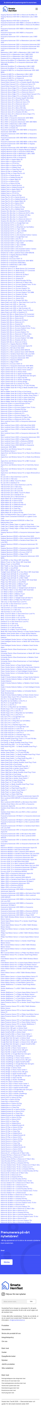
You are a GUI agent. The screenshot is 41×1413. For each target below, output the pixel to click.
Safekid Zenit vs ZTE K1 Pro (10, 193)
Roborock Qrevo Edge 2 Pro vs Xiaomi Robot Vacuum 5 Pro (20, 94)
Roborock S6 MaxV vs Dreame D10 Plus (14, 1198)
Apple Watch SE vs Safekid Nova (11, 506)
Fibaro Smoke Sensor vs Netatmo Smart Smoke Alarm (18, 669)
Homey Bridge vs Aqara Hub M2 (11, 1077)
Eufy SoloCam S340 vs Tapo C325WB (13, 245)
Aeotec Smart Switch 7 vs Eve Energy (13, 756)
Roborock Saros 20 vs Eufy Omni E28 (13, 106)
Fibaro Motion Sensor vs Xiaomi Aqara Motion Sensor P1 (19, 976)
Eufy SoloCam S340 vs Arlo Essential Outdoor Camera (18, 249)
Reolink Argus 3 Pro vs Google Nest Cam (14, 709)
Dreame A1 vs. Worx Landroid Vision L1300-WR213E (17, 352)
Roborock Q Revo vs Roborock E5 (12, 405)
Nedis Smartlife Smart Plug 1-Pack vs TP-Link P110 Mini (18, 738)
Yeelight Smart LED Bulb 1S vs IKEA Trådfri (14, 578)
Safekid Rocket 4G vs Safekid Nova (12, 1115)
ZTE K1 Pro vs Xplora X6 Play (10, 183)
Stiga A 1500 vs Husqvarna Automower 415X (15, 883)
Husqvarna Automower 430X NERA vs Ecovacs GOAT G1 (19, 913)
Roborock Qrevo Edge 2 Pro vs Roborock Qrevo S (17, 92)
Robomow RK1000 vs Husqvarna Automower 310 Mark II (19, 855)
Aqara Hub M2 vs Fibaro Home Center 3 (14, 1048)
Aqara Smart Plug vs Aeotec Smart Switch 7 (15, 768)
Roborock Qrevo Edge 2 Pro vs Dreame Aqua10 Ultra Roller (20, 88)
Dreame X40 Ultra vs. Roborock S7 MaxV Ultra (16, 334)
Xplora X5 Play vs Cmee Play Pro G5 (13, 173)
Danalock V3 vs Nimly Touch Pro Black (13, 629)
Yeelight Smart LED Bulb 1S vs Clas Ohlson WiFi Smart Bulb (20, 572)
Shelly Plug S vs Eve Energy (10, 786)
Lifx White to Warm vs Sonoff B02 (12, 592)
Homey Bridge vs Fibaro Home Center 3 (14, 1070)
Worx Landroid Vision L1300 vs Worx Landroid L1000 (18, 427)
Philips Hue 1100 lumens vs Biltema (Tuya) (14, 584)
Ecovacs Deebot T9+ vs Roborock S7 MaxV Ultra (17, 1183)
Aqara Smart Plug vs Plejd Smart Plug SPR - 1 (15, 766)
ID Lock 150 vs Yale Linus (9, 606)
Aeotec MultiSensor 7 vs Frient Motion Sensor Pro (17, 998)
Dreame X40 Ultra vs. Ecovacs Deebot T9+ (15, 332)
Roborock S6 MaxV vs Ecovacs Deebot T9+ (15, 1206)
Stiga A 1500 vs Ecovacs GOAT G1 (12, 887)
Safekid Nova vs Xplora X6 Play (11, 1103)
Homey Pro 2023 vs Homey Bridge (12, 1095)
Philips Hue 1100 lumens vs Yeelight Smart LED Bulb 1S (18, 588)
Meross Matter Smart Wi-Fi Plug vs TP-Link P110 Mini (18, 385)
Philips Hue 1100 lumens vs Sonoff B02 (13, 582)
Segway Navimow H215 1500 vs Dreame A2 (15, 21)
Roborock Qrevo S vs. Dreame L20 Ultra (14, 294)
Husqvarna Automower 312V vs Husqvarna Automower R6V (20, 46)
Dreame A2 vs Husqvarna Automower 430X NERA (17, 260)
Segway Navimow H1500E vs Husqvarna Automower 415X (20, 548)
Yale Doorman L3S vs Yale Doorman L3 (13, 496)
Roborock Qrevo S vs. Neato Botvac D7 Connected (18, 270)
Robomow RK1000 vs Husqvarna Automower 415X (17, 857)
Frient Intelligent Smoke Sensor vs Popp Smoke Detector (19, 639)
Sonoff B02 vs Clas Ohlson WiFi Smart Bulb (15, 560)
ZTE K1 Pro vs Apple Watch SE (11, 179)
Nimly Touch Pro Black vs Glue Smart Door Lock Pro (18, 613)
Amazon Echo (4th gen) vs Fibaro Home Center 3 (17, 1030)
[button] (36, 9)
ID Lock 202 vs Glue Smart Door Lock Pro (14, 477)
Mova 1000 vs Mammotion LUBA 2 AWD (13, 124)
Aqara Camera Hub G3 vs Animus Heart (13, 372)
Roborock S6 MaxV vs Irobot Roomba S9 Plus (16, 1200)
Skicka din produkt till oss (11, 1333)
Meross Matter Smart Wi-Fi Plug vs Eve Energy (16, 391)
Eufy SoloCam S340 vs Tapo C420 (12, 243)
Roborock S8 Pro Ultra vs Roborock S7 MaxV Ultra (17, 1208)
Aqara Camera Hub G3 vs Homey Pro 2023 (15, 383)
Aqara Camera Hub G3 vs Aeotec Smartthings (15, 379)
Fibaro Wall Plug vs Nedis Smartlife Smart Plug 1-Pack (18, 772)
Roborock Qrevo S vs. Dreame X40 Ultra (14, 300)
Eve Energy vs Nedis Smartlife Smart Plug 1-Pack (17, 742)
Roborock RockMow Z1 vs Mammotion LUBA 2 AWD (18, 66)
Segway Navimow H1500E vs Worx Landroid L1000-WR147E (20, 538)
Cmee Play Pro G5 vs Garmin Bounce (13, 197)
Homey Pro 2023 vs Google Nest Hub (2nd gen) (16, 1089)
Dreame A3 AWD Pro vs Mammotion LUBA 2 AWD (17, 74)
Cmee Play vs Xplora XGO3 (10, 1101)
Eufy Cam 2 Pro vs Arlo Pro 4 (10, 719)
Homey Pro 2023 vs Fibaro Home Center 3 (15, 1083)
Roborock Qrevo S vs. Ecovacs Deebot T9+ (15, 288)
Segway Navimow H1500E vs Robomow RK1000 (16, 550)
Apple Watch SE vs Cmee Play (11, 508)
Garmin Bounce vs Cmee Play (10, 1143)
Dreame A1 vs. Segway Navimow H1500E (14, 344)
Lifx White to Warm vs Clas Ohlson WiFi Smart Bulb (17, 590)
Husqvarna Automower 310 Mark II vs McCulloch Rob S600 (20, 820)
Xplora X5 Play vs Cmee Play (10, 1131)
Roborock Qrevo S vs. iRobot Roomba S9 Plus (16, 280)
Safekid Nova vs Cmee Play (10, 1107)
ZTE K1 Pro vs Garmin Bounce (10, 175)
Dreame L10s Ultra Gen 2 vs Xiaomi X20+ (14, 217)
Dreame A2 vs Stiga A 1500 (9, 256)
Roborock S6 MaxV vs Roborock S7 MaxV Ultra (16, 1194)
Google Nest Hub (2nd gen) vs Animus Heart (15, 1038)
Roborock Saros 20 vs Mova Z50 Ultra (13, 108)
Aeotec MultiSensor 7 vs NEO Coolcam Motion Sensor (18, 996)
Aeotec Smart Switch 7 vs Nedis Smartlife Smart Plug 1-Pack (20, 754)
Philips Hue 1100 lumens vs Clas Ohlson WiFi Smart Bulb (19, 580)
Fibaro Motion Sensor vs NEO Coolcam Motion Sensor (18, 980)
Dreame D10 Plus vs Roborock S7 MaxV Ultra (15, 1155)
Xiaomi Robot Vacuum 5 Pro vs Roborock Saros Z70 (18, 84)
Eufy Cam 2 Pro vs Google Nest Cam (13, 717)
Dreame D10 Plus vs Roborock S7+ (12, 1157)
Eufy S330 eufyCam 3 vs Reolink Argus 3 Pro (15, 734)
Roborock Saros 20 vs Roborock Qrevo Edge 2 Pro (18, 114)
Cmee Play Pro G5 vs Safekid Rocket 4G (14, 199)
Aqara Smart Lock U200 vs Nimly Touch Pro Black (17, 310)
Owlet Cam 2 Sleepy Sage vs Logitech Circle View (17, 524)
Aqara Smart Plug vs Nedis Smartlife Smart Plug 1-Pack (18, 762)
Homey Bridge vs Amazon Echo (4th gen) (14, 1072)
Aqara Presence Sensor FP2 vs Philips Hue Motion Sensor (20, 1014)
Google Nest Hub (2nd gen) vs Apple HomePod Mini (18, 1044)
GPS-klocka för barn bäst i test (11, 1381)
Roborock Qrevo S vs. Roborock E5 (12, 272)
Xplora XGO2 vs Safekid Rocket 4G (12, 1125)
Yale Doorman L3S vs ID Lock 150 (11, 489)
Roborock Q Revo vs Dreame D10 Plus (13, 409)
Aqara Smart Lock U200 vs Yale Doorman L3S (16, 308)
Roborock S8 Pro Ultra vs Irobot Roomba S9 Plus (17, 1214)
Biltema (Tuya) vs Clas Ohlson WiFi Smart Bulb (16, 562)
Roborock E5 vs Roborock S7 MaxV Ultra (14, 1173)
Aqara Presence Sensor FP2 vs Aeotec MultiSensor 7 (18, 1024)
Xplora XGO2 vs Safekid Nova (11, 1123)
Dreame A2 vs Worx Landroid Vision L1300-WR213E (17, 253)
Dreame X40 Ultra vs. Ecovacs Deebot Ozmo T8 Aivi (18, 328)
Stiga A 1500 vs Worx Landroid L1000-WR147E (16, 877)
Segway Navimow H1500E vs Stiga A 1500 (14, 554)
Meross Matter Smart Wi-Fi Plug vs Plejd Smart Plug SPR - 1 (20, 393)
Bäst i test (5, 1348)
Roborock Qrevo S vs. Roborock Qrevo (14, 296)
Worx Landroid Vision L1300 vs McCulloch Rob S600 (18, 425)
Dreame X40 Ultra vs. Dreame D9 (11, 324)
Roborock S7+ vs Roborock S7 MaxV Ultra (15, 1153)
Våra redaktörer (7, 1368)
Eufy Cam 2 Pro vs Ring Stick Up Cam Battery (15, 721)
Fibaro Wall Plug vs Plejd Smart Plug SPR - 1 (15, 776)
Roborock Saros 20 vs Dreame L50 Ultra (14, 112)
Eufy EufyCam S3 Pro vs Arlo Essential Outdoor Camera (19, 235)
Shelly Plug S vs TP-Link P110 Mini (12, 782)
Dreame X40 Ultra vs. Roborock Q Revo (14, 342)
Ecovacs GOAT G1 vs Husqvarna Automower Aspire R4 (19, 859)
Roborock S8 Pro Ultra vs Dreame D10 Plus (15, 1212)
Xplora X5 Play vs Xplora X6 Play (12, 1127)
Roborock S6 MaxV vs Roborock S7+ (13, 1196)
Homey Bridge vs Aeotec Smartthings (13, 1079)
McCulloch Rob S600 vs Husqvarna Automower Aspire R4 (20, 796)
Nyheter (5, 1360)
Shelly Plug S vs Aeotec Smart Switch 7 (13, 790)
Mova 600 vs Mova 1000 (9, 116)
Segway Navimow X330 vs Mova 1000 (13, 155)
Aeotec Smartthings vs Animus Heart (12, 1056)
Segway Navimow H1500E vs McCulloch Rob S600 (17, 536)
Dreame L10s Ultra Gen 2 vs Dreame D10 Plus (15, 211)
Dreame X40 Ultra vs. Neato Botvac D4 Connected (17, 314)
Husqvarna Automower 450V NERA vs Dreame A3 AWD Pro (20, 22)
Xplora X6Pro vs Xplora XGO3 (11, 161)
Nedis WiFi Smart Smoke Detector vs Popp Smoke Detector (20, 631)
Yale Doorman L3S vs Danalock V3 (12, 494)
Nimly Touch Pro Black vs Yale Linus (12, 615)
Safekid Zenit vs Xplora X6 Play (11, 195)
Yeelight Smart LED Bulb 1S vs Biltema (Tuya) (15, 576)
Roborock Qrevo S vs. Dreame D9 (12, 278)
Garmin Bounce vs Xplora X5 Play (12, 1151)
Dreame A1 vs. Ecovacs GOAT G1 (11, 364)
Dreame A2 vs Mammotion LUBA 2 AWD (13, 264)
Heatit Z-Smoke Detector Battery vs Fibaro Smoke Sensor (20, 695)
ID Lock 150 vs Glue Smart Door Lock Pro (14, 604)
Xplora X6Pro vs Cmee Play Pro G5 (12, 169)
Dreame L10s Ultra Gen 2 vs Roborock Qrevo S (16, 219)
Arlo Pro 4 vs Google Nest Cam (11, 699)
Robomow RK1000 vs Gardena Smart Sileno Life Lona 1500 (20, 853)
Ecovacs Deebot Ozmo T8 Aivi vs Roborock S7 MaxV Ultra (20, 1165)
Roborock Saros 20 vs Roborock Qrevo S (14, 104)
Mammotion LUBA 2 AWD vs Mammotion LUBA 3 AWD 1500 (20, 52)
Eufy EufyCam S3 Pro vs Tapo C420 (12, 229)
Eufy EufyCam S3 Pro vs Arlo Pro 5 (12, 233)
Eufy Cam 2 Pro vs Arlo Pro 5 (10, 723)
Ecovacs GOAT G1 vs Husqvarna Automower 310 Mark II (19, 867)
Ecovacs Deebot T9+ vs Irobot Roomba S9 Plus (16, 1189)
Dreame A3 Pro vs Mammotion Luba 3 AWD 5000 (17, 54)
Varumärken (6, 1329)
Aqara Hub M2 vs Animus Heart (11, 1046)
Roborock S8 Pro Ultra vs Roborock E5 (13, 1218)
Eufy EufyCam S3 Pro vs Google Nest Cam (14, 223)
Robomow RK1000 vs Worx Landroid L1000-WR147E (18, 851)
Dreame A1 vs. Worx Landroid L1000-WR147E (15, 350)
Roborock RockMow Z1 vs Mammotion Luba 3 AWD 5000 (19, 60)
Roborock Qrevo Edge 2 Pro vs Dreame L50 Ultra (17, 96)
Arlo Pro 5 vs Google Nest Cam (11, 703)
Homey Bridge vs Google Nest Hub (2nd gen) (16, 1075)
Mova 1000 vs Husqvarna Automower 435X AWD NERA (19, 122)
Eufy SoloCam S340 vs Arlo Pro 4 (12, 239)
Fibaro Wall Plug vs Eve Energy (11, 774)
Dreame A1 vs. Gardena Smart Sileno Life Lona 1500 (17, 354)
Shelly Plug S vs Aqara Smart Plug (12, 792)
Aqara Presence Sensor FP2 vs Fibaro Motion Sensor (18, 1022)
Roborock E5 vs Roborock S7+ (11, 1175)
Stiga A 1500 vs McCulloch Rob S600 (13, 875)
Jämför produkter (8, 1364)
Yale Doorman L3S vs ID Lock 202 (12, 490)
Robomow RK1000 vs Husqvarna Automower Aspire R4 (19, 847)
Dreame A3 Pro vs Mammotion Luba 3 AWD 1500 (16, 58)
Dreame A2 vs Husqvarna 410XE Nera (13, 262)
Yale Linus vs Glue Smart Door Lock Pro (14, 602)
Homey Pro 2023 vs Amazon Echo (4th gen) (15, 1085)
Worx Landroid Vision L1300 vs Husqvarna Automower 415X (20, 437)
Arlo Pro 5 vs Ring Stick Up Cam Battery (14, 707)
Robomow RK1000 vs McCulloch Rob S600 (15, 849)
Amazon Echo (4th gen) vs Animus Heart (14, 1028)
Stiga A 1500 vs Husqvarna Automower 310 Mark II (17, 881)
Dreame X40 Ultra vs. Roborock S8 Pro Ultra (15, 336)
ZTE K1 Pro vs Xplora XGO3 (10, 181)
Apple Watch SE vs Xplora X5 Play (12, 502)
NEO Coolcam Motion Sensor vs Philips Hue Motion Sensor (20, 953)
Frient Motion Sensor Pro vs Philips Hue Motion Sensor (19, 964)
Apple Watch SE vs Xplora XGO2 (11, 500)
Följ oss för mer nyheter (16, 1294)
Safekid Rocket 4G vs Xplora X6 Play (13, 1109)
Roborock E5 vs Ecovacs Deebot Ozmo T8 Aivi (16, 1181)
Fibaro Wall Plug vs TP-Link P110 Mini (13, 770)
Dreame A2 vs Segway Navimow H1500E (14, 255)
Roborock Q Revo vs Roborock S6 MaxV (14, 411)
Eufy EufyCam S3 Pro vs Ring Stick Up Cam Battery (17, 227)
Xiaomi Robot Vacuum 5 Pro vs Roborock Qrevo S (17, 86)
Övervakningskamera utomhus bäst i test (14, 1383)
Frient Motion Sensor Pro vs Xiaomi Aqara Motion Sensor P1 (20, 962)
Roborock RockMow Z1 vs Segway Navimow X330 (17, 68)
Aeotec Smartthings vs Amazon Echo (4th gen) (16, 1060)
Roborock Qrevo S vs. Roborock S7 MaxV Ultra (16, 282)
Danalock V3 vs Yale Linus (9, 623)
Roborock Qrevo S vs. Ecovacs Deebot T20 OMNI (17, 292)
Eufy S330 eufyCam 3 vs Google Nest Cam (15, 726)
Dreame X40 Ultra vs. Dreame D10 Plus (13, 330)
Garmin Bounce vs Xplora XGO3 (11, 1141)
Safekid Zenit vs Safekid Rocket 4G (12, 187)
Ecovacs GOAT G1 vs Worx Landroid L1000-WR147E (18, 863)
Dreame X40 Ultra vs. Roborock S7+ (13, 322)
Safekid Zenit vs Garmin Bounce (11, 185)
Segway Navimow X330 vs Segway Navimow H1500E (18, 149)
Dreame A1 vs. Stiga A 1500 (9, 362)
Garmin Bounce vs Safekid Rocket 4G (13, 1147)
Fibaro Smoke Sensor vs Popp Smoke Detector (16, 665)
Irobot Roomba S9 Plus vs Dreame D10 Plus (15, 1163)
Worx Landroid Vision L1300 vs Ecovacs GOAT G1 (17, 443)
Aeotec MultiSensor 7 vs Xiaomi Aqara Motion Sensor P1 (19, 992)
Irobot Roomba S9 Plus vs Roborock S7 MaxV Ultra (17, 1159)
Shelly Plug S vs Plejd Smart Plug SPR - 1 (14, 788)
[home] (9, 9)
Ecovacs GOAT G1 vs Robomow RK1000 (14, 871)
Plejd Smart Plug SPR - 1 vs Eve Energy (13, 750)
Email (2, 1250)
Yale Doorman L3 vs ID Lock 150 (11, 611)
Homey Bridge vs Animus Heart (11, 1068)
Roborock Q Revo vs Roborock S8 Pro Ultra (15, 419)
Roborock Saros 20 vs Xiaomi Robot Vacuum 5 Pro (17, 110)
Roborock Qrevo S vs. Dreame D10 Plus (14, 286)
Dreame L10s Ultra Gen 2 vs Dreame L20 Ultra (15, 215)
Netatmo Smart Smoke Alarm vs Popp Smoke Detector (18, 633)
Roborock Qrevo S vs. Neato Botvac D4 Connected (18, 268)
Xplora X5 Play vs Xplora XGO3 (11, 1129)
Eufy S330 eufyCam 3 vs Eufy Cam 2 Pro (14, 736)
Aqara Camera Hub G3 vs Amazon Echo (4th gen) (17, 368)
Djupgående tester (9, 1356)
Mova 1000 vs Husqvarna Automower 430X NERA (17, 118)
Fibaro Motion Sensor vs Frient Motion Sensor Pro (17, 982)
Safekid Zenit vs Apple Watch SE (11, 189)
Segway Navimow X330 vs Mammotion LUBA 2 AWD (18, 153)
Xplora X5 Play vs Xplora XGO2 (11, 1137)
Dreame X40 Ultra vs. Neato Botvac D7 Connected (17, 316)
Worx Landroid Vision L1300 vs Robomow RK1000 (17, 441)
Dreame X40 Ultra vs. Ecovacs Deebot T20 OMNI (17, 338)
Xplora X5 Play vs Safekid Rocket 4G (13, 1135)
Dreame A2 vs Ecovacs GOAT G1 (11, 258)
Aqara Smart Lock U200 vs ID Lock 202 (13, 306)
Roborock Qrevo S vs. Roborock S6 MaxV (15, 274)
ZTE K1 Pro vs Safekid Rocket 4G (12, 177)
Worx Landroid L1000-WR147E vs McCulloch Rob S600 (19, 802)
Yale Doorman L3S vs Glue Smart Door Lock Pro (16, 485)
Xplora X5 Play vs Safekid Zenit (11, 171)
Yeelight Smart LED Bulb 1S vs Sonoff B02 (14, 574)
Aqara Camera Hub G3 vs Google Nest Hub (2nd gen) (18, 375)
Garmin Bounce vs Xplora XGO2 (11, 1149)
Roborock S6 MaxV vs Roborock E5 (13, 1204)
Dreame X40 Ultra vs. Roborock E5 (12, 318)
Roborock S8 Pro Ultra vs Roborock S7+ (14, 1210)
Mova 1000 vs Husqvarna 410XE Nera (13, 120)
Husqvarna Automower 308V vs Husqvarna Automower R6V (20, 44)
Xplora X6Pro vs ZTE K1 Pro (10, 163)
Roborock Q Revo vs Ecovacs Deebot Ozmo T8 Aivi (18, 407)
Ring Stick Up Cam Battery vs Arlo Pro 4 (14, 701)
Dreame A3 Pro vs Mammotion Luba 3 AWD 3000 (17, 56)
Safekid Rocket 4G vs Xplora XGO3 (12, 1111)
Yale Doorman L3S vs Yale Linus (11, 487)
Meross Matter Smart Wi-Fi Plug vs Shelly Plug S (16, 401)
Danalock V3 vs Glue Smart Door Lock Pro (14, 621)
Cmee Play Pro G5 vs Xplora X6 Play (13, 207)
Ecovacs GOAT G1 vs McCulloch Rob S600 (15, 861)
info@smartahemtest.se (17, 1320)
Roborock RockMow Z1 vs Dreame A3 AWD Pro (16, 80)
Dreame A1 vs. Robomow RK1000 (11, 360)
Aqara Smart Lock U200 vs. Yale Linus (13, 304)
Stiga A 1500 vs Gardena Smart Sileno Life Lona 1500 (18, 879)
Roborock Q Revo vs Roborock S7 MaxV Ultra (16, 417)
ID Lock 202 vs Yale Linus (9, 479)
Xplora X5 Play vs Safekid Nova (11, 1133)
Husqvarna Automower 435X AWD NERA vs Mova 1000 (19, 141)
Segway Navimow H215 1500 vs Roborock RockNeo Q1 (19, 15)
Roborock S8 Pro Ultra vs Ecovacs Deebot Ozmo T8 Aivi (19, 1216)
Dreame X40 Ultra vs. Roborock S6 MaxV (14, 320)
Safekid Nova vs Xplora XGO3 (11, 1105)
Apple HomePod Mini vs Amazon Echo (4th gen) (16, 1036)
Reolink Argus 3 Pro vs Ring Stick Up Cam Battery (17, 713)
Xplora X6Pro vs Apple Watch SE (11, 159)
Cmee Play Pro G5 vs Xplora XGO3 (12, 203)
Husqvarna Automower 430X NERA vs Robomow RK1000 (19, 911)
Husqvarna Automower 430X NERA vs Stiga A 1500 (17, 915)
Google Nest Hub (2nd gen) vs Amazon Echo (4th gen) (19, 1042)
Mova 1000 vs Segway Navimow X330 (13, 126)
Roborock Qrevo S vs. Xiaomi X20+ (12, 298)
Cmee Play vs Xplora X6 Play (10, 1099)
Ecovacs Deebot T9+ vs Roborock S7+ (14, 1185)
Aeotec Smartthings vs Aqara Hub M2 (13, 1066)
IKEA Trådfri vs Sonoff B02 (9, 568)
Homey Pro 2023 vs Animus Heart (12, 1081)
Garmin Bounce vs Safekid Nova (11, 1145)
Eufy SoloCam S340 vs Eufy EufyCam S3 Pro (15, 251)
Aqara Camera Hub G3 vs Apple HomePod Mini (16, 373)
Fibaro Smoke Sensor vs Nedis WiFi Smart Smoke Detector (20, 667)
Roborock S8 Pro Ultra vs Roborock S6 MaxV (16, 1222)
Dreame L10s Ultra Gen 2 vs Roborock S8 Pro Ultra (17, 213)
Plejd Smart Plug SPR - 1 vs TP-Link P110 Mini (15, 744)
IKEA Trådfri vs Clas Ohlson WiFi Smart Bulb (15, 566)
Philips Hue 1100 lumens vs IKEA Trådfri (13, 586)
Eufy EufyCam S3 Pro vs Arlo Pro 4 (12, 225)
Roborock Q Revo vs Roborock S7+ (13, 413)
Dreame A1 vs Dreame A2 (9, 266)
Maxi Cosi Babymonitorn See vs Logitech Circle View (18, 514)
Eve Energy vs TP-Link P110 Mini (11, 740)
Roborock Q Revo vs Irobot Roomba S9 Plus (15, 403)
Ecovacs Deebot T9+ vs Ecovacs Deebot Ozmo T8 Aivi (19, 1190)
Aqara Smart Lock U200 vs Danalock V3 (14, 312)
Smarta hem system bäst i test (10, 1385)
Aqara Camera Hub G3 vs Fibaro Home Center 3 (16, 370)
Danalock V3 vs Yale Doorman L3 (11, 627)
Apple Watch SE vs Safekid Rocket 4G (13, 504)
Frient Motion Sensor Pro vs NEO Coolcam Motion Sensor (19, 966)
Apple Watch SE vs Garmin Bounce (12, 498)
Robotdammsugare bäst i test (10, 1388)
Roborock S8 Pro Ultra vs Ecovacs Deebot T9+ (16, 1220)
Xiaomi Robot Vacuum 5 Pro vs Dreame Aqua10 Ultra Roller (20, 82)
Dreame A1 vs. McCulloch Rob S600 (12, 348)
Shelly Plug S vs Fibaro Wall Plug (11, 794)
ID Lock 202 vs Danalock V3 (10, 483)
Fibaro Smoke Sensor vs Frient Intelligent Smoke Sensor (19, 671)
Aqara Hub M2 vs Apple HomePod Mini (13, 1052)
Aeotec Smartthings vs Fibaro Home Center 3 (15, 1058)
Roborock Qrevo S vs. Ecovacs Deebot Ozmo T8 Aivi (18, 284)
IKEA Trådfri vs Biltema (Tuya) (10, 570)
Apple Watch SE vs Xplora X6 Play (12, 512)
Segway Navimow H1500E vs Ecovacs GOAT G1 (16, 552)
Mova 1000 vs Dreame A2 (9, 128)
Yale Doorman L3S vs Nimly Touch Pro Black (15, 492)
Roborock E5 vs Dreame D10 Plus (12, 1177)
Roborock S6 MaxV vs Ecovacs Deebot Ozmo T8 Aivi (18, 1202)
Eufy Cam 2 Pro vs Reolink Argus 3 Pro (13, 724)
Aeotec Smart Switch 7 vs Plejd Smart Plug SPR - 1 (17, 758)
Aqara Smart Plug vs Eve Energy (11, 764)
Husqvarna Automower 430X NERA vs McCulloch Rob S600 (20, 893)
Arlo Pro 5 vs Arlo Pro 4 (8, 705)
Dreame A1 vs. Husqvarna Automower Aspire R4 (16, 346)
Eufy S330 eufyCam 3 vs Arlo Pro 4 (12, 728)
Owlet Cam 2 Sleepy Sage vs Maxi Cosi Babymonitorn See (20, 526)
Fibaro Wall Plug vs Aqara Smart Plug (13, 780)
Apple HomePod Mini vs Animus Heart (13, 1032)
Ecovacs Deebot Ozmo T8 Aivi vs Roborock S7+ (17, 1167)
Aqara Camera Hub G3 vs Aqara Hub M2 (14, 377)
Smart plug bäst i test (8, 1392)
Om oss (4, 1341)
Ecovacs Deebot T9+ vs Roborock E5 (13, 1192)
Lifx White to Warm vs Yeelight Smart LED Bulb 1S (17, 598)
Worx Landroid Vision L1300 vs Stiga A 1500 (15, 439)
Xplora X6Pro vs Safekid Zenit (11, 167)
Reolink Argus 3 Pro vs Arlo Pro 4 (12, 711)
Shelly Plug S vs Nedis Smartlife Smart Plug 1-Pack (17, 784)
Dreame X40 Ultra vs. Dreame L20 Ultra (13, 340)
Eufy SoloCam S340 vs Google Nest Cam (14, 237)
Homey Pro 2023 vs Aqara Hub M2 (12, 1091)
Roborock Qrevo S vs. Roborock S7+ (13, 276)
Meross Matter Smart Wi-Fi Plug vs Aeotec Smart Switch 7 (20, 395)
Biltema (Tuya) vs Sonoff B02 (10, 564)
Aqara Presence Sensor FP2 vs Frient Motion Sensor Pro (19, 1020)
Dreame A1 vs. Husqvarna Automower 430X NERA (17, 366)
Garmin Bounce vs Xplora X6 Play (12, 1139)
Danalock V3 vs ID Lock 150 (10, 625)
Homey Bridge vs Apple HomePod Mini (13, 1073)
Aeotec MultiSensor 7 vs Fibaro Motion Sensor (16, 1000)
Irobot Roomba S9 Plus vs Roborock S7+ (14, 1161)
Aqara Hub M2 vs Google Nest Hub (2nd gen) (16, 1054)
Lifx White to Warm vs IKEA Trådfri (12, 596)
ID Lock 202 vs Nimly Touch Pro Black (13, 481)
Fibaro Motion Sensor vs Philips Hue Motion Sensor (17, 978)
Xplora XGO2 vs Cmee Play (10, 1121)
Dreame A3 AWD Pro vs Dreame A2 (12, 78)
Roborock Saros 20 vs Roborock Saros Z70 (15, 102)
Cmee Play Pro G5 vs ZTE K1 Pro (11, 205)
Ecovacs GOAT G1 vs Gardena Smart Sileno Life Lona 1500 (20, 865)
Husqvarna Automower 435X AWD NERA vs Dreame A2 (19, 147)
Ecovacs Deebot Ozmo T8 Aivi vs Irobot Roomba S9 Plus (19, 1171)
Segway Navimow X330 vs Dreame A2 (13, 157)
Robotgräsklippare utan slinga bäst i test (13, 1378)
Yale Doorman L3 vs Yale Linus (11, 609)
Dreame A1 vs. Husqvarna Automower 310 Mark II (17, 356)
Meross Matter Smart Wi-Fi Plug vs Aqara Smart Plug (18, 397)
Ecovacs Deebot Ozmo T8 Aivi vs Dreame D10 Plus (17, 1169)
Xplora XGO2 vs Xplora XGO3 (10, 1119)
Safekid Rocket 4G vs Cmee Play (12, 1113)
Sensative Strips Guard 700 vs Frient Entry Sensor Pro (18, 697)
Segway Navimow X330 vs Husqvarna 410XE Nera (17, 151)
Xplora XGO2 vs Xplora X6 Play (11, 1117)
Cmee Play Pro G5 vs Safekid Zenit (12, 209)
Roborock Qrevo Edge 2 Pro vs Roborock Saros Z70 (18, 90)
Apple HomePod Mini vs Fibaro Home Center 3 (16, 1034)
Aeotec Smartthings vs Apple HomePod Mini (15, 1062)
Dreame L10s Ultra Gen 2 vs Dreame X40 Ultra (16, 221)
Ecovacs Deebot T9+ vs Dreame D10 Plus (14, 1187)
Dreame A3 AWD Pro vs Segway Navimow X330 (16, 76)
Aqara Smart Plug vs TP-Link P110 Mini (13, 760)
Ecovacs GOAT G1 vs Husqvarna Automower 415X (17, 869)
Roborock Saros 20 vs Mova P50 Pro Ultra (15, 100)
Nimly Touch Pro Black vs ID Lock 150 (13, 617)
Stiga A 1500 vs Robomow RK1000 (12, 885)
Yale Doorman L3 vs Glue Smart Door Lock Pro (16, 607)
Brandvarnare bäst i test (9, 1390)
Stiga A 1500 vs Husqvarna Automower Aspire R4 (17, 873)
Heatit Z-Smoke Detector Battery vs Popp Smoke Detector (20, 677)
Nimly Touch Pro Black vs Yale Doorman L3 (15, 619)
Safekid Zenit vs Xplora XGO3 (10, 191)
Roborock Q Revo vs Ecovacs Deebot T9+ (15, 415)
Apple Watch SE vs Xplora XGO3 (11, 510)
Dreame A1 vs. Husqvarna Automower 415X (15, 358)
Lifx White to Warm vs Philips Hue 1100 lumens (16, 600)
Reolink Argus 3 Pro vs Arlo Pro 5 (11, 715)
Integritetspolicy (8, 1337)
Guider (4, 1352)
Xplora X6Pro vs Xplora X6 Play (11, 165)
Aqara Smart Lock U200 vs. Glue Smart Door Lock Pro (18, 302)
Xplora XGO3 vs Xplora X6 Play (11, 1097)
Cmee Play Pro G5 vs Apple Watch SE (13, 201)
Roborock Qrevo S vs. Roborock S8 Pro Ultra (16, 290)
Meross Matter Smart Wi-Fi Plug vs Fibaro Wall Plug (17, 399)
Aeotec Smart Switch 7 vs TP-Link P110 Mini (15, 752)
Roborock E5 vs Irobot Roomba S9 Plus (14, 1179)
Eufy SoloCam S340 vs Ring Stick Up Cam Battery (17, 241)
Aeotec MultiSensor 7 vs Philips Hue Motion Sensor (17, 994)
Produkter (5, 1325)
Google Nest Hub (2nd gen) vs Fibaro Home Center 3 (18, 1040)
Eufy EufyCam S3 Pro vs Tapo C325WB (13, 231)
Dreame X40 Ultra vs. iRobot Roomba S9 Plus (15, 326)
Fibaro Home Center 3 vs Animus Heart (13, 1026)
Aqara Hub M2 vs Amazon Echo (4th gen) (14, 1050)
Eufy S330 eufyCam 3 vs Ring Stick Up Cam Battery (17, 730)
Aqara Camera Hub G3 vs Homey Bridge (14, 381)
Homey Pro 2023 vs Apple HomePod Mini (14, 1087)
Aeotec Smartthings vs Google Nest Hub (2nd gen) (17, 1064)
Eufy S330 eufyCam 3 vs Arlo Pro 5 (12, 732)
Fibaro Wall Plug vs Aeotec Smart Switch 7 (14, 778)
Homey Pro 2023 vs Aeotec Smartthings (14, 1093)
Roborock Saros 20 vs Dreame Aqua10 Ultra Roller (17, 98)
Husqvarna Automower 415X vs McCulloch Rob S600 (18, 834)
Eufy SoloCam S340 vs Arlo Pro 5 (12, 247)
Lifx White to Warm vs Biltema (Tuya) (13, 594)
